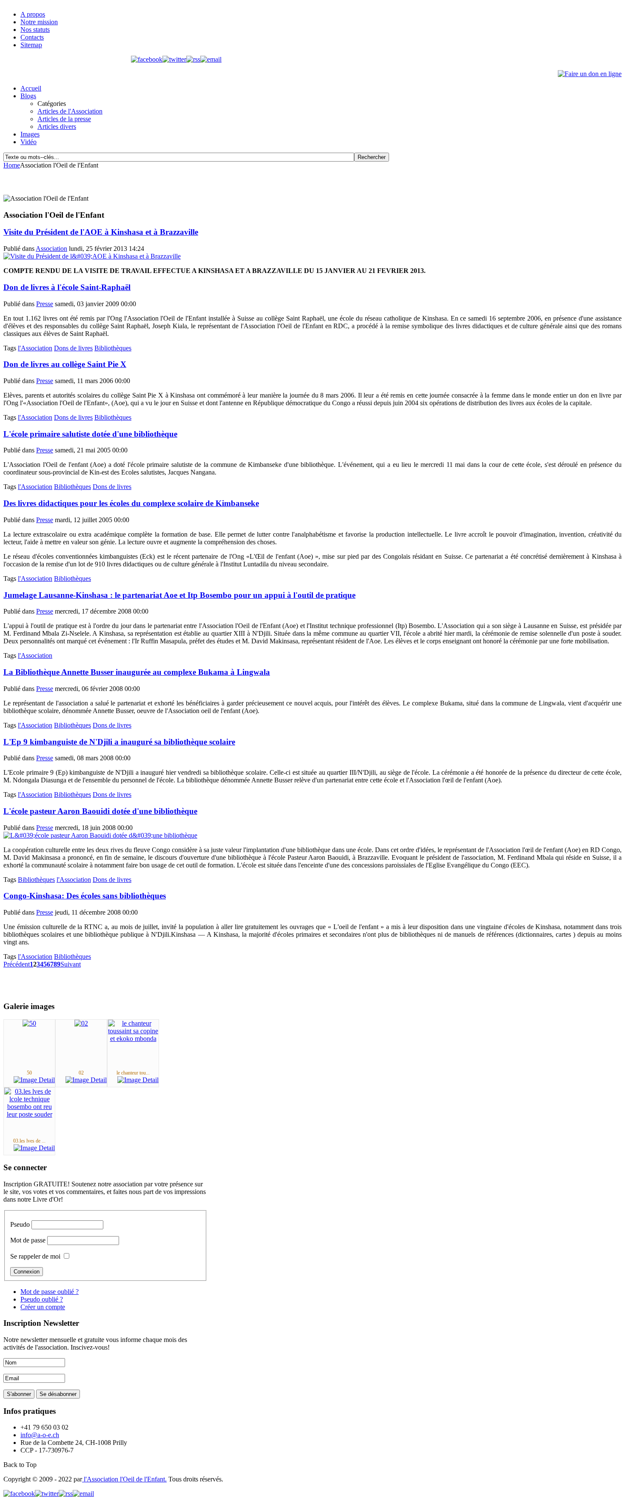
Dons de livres (73, 348)
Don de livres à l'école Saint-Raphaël (67, 287)
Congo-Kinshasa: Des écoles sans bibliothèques (84, 895)
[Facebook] (146, 59)
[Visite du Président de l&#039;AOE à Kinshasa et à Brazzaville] (92, 256)
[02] (81, 1023)
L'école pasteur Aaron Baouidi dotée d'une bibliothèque (100, 811)
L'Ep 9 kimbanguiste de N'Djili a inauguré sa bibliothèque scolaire (119, 741)
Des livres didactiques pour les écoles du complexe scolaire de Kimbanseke (131, 503)
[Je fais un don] (590, 73)
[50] (29, 1023)
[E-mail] (211, 59)
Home (11, 165)
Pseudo (20, 1224)
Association (51, 248)
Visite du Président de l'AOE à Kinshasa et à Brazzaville (100, 231)
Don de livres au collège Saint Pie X (64, 364)
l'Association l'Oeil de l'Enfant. (124, 1479)
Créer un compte (42, 1307)
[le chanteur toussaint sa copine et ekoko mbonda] (133, 1038)
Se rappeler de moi (35, 1256)
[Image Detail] (34, 1079)
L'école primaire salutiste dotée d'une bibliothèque (90, 433)
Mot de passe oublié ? (49, 1291)
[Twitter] (174, 59)
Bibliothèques (112, 348)
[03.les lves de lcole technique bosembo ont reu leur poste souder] (29, 1114)
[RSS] (193, 59)
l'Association (35, 348)
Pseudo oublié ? (41, 1299)
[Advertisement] (102, 182)
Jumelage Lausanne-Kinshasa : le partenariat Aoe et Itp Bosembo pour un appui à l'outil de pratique (179, 595)
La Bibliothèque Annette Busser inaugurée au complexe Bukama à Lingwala (136, 672)
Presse (44, 303)
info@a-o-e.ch (39, 1434)
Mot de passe (27, 1240)
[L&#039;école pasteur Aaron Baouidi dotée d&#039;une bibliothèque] (100, 835)
